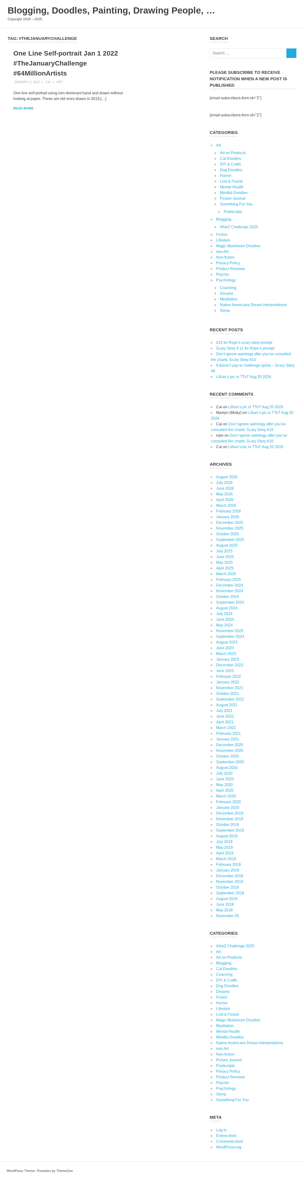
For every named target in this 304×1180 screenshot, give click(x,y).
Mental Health (231, 187)
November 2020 (229, 751)
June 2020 (225, 779)
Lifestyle (223, 240)
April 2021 (224, 722)
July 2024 (224, 614)
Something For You (236, 204)
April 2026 (224, 500)
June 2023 (225, 648)
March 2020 (226, 796)
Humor (225, 176)
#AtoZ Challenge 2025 (239, 227)
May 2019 (224, 847)
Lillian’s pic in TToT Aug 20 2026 (243, 377)
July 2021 (224, 711)
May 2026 (224, 494)
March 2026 (226, 505)
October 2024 (227, 597)
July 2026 (224, 483)
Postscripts (233, 212)
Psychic (222, 274)
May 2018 (224, 910)
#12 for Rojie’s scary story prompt (244, 343)
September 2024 (230, 602)
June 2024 (225, 619)
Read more (23, 108)
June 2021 (225, 716)
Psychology (226, 280)
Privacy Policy (228, 263)
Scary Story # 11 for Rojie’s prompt (245, 348)
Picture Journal (232, 198)
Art (60, 82)
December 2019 (229, 813)
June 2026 (225, 488)
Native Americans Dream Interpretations (253, 305)
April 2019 (224, 853)
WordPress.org (228, 1147)
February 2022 (228, 676)
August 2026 (227, 477)
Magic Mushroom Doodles (238, 246)
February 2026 (228, 511)
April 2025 (224, 568)
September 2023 (230, 637)
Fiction (222, 234)
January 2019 (227, 870)
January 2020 (227, 808)
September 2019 (230, 830)
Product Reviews (230, 269)
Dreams (226, 293)
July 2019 (224, 842)
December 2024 (229, 585)
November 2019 (229, 819)
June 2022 (225, 671)
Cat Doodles (230, 158)
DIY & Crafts (230, 164)
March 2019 (226, 859)
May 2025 (224, 562)
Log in (221, 1130)
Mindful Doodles (233, 193)
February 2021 (228, 733)
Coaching (228, 288)
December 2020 (229, 745)
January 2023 (227, 659)
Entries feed (226, 1136)
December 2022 (229, 665)
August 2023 (227, 642)
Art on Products (233, 153)
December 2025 (229, 523)
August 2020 (227, 768)
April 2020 (224, 790)
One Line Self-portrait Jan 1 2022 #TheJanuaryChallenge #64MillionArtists (65, 63)
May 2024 (224, 625)
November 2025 (229, 528)
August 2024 (227, 608)
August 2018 (227, 899)
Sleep (225, 310)
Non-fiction (225, 257)
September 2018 (230, 893)
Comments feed (229, 1141)
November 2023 (229, 631)
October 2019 (227, 825)
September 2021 (230, 699)
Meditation (229, 299)
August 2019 (227, 836)
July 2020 (224, 773)
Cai (48, 82)
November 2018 (229, 882)
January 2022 (227, 682)
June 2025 (225, 557)
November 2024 (229, 591)
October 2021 (227, 694)
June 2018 (225, 904)
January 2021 (227, 739)
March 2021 (226, 728)
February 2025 (228, 580)
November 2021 (229, 688)
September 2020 (230, 762)
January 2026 (227, 517)
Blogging (223, 219)
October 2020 (227, 756)
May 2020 (224, 785)
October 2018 (227, 887)
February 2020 (228, 802)
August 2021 (227, 705)
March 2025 (226, 574)
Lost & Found (231, 181)
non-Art (222, 252)
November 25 (227, 916)
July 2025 (224, 551)
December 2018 (229, 876)
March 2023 (226, 654)
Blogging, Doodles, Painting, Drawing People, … (111, 10)
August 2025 (227, 545)
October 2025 (227, 534)
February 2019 (228, 864)
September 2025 (230, 540)
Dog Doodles (231, 170)
